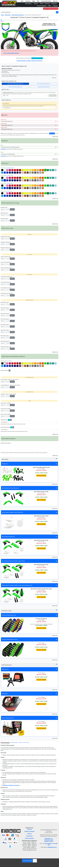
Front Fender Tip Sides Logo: (7, 293)
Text (8, 209)
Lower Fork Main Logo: (6, 256)
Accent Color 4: (6, 191)
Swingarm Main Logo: (5, 236)
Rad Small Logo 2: (4, 218)
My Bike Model (4, 127)
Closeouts (55, 5)
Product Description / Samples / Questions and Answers (29, 60)
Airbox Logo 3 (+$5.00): (6, 414)
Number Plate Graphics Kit (43, 86)
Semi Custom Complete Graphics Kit (15, 83)
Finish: (2, 152)
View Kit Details (40, 499)
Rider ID (36, 3)
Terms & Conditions (29, 838)
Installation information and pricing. (11, 785)
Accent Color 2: (7, 175)
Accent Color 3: (7, 183)
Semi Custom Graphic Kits (18, 15)
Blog (38, 1)
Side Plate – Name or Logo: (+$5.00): (8, 394)
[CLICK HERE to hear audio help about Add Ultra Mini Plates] (11, 427)
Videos (33, 1)
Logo (3, 209)
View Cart (55, 1)
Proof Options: (6, 103)
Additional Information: (6, 443)
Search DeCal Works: (5, 12)
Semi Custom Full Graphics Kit (43, 83)
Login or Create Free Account (50, 8)
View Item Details (41, 475)
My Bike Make (4, 123)
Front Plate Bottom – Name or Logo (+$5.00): (10, 385)
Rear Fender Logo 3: (5, 313)
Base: (2, 145)
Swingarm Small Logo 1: (6, 242)
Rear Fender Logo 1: (5, 302)
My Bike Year (3, 119)
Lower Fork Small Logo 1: (6, 262)
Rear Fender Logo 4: (5, 319)
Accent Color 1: (7, 167)
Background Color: (6, 361)
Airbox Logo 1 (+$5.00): (6, 403)
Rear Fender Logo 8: (5, 341)
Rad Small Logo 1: (4, 213)
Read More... (54, 77)
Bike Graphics (28, 3)
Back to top (55, 136)
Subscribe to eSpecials (29, 831)
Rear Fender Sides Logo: (6, 346)
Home (22, 1)
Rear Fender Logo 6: (5, 330)
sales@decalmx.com (52, 847)
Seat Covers (47, 3)
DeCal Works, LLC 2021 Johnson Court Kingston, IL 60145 (48, 840)
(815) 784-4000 (48, 843)
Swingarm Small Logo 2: (6, 247)
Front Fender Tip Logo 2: (6, 287)
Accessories (54, 3)
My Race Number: (5, 370)
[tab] (5, 742)
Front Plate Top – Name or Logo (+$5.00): (9, 379)
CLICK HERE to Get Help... (38, 58)
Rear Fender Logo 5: (5, 324)
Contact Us (27, 1)
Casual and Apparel (41, 5)
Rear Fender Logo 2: (5, 307)
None (12, 209)
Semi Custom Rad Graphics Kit (15, 86)
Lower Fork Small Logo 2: (6, 267)
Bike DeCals (7, 15)
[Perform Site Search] (57, 12)
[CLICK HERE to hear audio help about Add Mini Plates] (9, 420)
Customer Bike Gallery (46, 1)
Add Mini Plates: (4, 419)
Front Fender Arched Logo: (6, 276)
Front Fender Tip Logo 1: (6, 282)
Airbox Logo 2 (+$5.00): (6, 408)
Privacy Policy (29, 836)
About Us (29, 833)
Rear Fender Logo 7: (5, 335)
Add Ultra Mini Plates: (5, 427)
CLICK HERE (52, 133)
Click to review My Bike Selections (11, 53)
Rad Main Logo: (4, 207)
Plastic (41, 3)
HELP (49, 5)
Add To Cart (53, 95)
